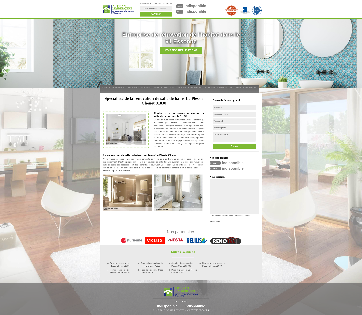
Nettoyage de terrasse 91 (243, 88)
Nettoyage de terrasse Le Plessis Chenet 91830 (213, 264)
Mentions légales (198, 310)
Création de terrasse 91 (189, 88)
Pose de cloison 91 (164, 88)
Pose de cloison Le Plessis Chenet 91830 (152, 271)
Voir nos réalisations (181, 50)
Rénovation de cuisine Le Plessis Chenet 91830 (152, 264)
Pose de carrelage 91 (113, 88)
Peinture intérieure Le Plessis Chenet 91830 (120, 271)
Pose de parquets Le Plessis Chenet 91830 (184, 271)
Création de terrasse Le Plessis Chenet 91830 (182, 264)
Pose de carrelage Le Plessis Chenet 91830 (120, 264)
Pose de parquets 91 (216, 88)
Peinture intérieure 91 (139, 88)
